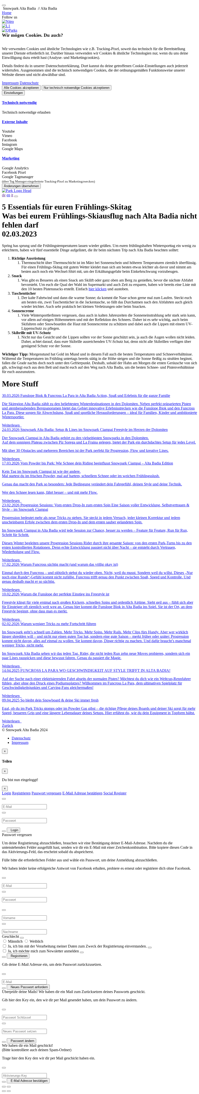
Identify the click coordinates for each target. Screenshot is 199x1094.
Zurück (7, 725)
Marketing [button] (10, 158)
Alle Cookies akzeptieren (21, 88)
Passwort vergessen (46, 793)
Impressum (10, 83)
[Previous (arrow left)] (4, 1091)
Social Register (114, 793)
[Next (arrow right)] (9, 1091)
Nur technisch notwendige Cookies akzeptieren (76, 88)
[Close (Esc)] (4, 1086)
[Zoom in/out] (9, 1086)
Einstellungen (13, 93)
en (8, 195)
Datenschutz (29, 83)
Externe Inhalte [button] (15, 122)
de (4, 195)
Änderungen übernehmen (21, 186)
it (12, 195)
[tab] (99, 102)
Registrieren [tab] (21, 793)
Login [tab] (6, 793)
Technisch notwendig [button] (19, 102)
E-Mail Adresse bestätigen (82, 793)
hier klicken (98, 289)
